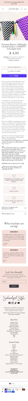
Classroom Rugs (14, 332)
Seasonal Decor (14, 328)
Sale (14, 337)
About (14, 347)
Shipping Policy (14, 358)
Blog (14, 335)
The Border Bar (14, 324)
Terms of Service (14, 362)
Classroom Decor (14, 325)
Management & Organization (14, 331)
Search (14, 345)
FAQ (14, 352)
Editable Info (14, 350)
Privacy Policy (14, 361)
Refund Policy (14, 359)
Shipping (6, 57)
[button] (2, 9)
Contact (14, 346)
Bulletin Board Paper (14, 326)
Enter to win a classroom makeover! (14, 355)
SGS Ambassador (14, 353)
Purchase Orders (14, 356)
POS (12, 387)
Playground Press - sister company (14, 363)
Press (14, 349)
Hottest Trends (14, 322)
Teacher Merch (14, 334)
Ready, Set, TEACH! (14, 329)
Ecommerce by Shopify (19, 387)
